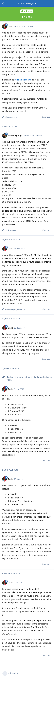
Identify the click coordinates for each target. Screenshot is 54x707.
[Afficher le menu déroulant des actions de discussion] (51, 3)
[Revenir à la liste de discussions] (3, 3)
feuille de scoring (23, 79)
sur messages (26, 3)
